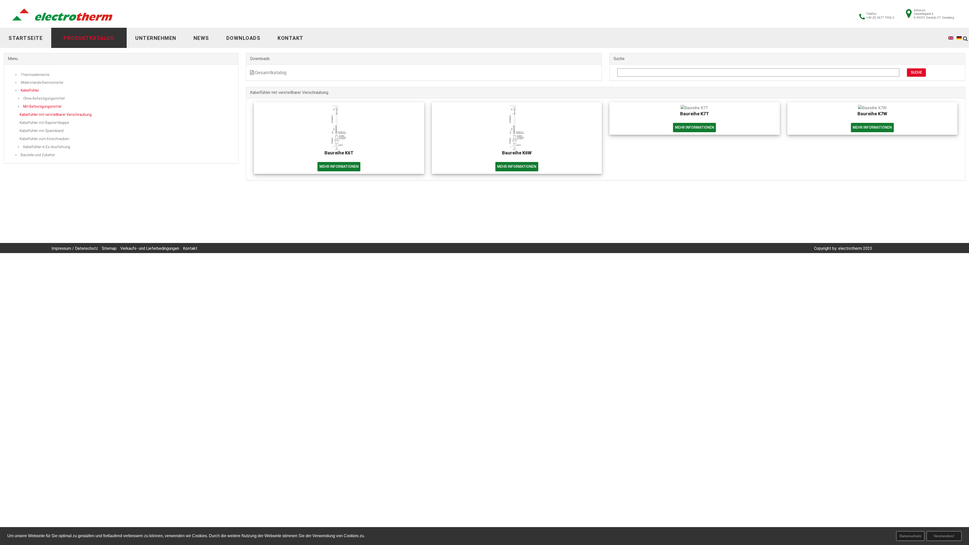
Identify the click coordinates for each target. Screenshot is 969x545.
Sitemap (109, 248)
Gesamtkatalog (270, 72)
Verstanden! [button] (944, 536)
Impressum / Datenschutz (74, 248)
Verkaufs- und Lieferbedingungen (149, 248)
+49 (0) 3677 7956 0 (880, 17)
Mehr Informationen (339, 167)
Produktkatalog (89, 38)
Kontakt (291, 38)
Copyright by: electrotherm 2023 (843, 248)
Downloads (243, 38)
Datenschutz (910, 536)
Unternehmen (155, 38)
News (201, 38)
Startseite (26, 38)
